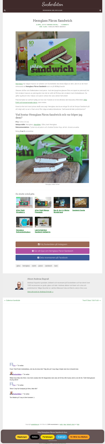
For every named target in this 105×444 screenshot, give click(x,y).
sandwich (48, 266)
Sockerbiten (52, 4)
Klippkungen (22, 437)
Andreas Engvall (52, 24)
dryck (73, 424)
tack (56, 266)
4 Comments (65, 24)
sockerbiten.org (35, 424)
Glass (45, 26)
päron (40, 266)
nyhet (34, 266)
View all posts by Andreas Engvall (40, 292)
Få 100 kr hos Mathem (79, 437)
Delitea (35, 437)
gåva (18, 266)
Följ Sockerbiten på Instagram (53, 244)
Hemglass (19, 84)
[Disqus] (52, 329)
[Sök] (5, 10)
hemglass (26, 266)
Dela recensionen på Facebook (53, 257)
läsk (78, 424)
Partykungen (48, 437)
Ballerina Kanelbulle (12, 300)
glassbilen (37, 125)
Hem (40, 26)
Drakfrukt (61, 437)
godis (61, 424)
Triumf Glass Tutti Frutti (91, 300)
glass (64, 424)
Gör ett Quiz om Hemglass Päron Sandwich (53, 251)
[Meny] (100, 10)
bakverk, (69, 424)
